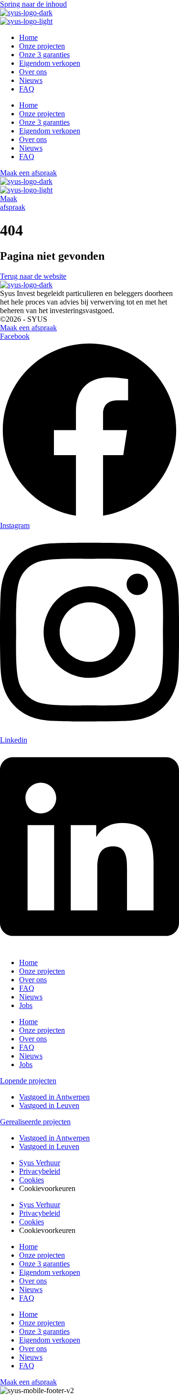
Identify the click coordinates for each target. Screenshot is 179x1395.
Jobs (25, 1005)
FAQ (26, 89)
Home (28, 37)
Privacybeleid (39, 1171)
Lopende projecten (28, 1081)
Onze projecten (42, 46)
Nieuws (30, 80)
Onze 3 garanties (44, 55)
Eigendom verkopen (49, 63)
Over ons (33, 72)
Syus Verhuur (39, 1163)
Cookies (31, 1180)
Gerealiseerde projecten (35, 1122)
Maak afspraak (12, 202)
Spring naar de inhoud (33, 4)
